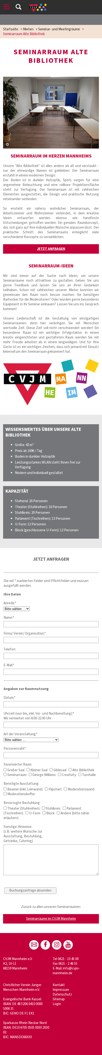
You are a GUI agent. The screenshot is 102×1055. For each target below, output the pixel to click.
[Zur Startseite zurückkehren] (37, 5)
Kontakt (59, 985)
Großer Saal (15, 770)
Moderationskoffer (21, 794)
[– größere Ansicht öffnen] (51, 113)
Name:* (9, 617)
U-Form (34, 813)
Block (50, 813)
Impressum (61, 989)
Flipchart (55, 789)
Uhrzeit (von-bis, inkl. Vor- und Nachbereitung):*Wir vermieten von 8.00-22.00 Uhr (39, 716)
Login (57, 1003)
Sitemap (59, 999)
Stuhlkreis (52, 808)
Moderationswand (80, 789)
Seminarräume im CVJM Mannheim (51, 918)
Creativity (68, 774)
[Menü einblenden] (6, 8)
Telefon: (10, 649)
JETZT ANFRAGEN (51, 248)
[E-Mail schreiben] (34, 945)
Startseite (10, 29)
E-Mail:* (9, 665)
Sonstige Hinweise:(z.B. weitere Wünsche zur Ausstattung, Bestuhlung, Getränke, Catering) (23, 833)
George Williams (44, 774)
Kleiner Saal (38, 770)
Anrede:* (10, 603)
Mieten (28, 29)
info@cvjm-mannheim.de (66, 971)
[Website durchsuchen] (18, 8)
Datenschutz (62, 994)
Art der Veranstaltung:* (20, 734)
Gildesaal (59, 770)
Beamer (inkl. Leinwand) (25, 789)
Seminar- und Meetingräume (59, 29)
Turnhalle (88, 774)
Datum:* (9, 697)
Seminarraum (17, 774)
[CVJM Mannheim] (56, 945)
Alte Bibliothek (83, 770)
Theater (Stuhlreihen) (23, 808)
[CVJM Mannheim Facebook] (45, 945)
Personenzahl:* (15, 748)
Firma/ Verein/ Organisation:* (25, 633)
